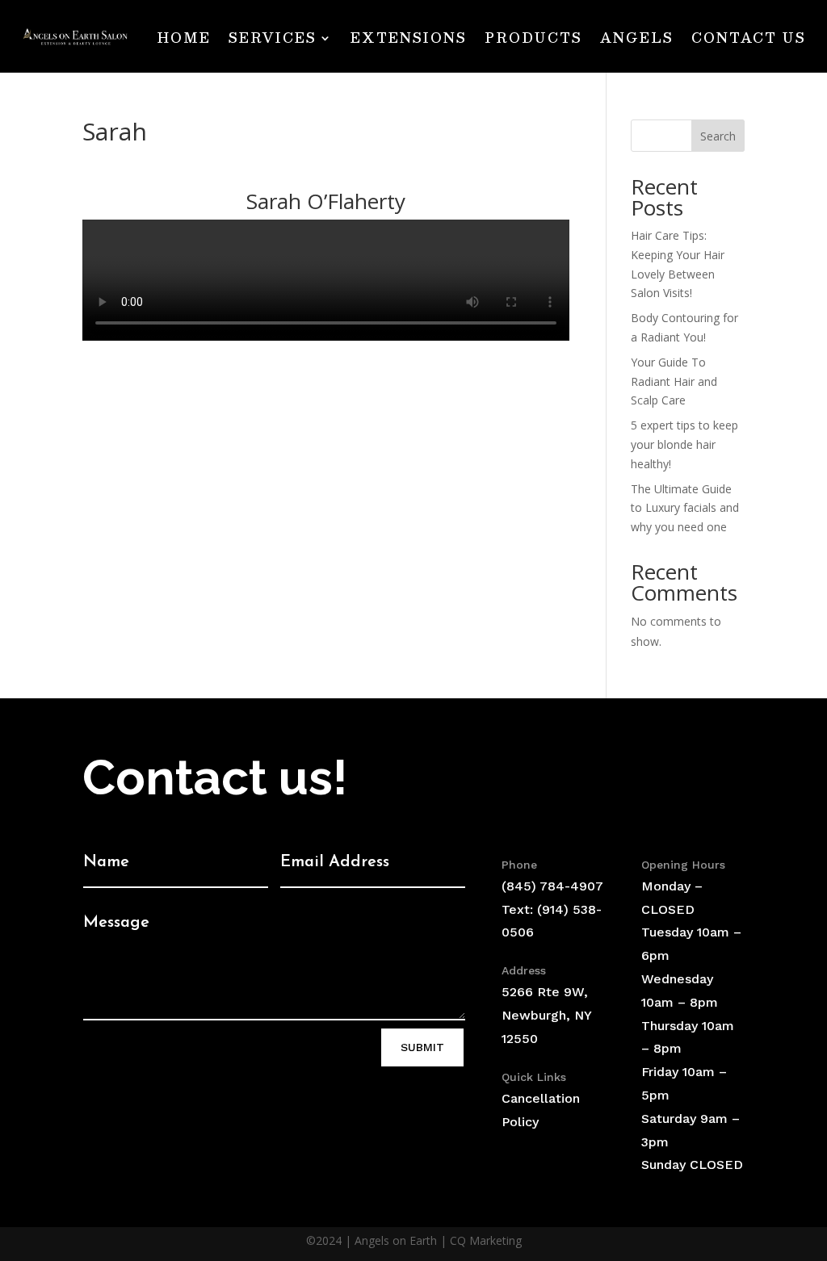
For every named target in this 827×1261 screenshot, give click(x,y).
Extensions (409, 37)
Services (273, 37)
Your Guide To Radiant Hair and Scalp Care (674, 381)
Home (184, 37)
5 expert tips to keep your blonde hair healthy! (684, 444)
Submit (422, 1047)
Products (533, 37)
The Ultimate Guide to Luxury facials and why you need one (685, 508)
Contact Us (748, 37)
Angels (637, 37)
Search (718, 136)
